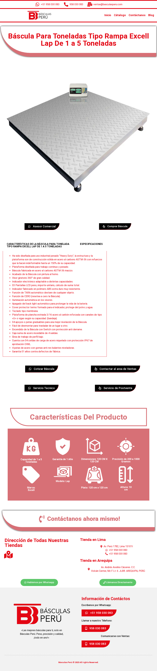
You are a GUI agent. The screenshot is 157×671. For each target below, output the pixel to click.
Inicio (107, 15)
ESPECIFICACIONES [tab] (91, 244)
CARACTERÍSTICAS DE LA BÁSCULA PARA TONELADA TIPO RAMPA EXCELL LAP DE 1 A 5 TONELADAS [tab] (38, 245)
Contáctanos (137, 15)
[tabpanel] (55, 304)
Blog (151, 15)
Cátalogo (120, 15)
